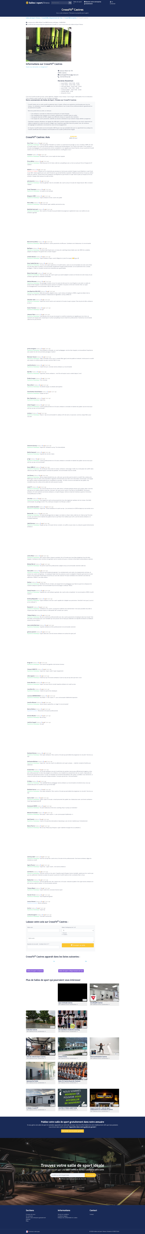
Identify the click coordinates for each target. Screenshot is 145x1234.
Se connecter (112, 3)
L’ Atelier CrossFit (32, 1108)
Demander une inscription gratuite (72, 1131)
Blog (27, 1221)
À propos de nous (30, 1214)
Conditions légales (63, 1216)
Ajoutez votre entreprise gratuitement (92, 3)
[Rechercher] (70, 2)
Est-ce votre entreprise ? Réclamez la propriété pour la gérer (72, 13)
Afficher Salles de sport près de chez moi (73, 1179)
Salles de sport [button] (77, 2)
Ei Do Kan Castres (32, 1030)
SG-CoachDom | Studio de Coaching (69, 1030)
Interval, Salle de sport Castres (36, 1057)
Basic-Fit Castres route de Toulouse (69, 1081)
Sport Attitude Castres (65, 1003)
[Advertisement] (96, 39)
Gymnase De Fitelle (32, 1081)
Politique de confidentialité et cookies (67, 1217)
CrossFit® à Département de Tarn (52, 18)
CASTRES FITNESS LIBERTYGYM (67, 1108)
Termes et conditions (63, 1214)
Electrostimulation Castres (98, 1057)
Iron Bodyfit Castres (96, 1003)
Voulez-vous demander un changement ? (37, 67)
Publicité (28, 1219)
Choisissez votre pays (34, 1231)
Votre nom (30, 927)
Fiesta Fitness (62, 1057)
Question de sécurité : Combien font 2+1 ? (38, 944)
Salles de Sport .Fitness (33, 18)
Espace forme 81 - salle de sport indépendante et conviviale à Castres (101, 1108)
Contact (92, 1214)
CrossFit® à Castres (70, 18)
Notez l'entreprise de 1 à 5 (69, 927)
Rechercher (91, 1175)
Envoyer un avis (78, 945)
